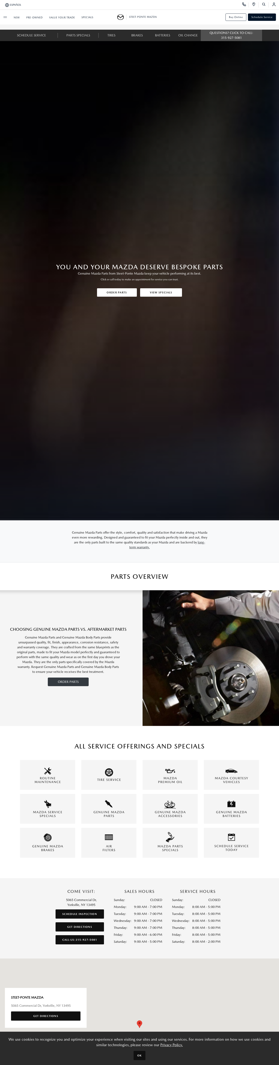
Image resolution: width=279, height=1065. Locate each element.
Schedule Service (261, 17)
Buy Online (236, 17)
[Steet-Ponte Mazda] (121, 17)
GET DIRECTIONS (79, 926)
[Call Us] (245, 4)
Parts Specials (78, 35)
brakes (137, 35)
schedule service (31, 35)
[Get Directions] (255, 5)
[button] (139, 1024)
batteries (162, 35)
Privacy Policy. (171, 1045)
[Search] (265, 5)
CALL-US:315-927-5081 (79, 939)
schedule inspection (79, 914)
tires (111, 35)
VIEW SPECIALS (161, 292)
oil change (188, 35)
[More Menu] (5, 17)
